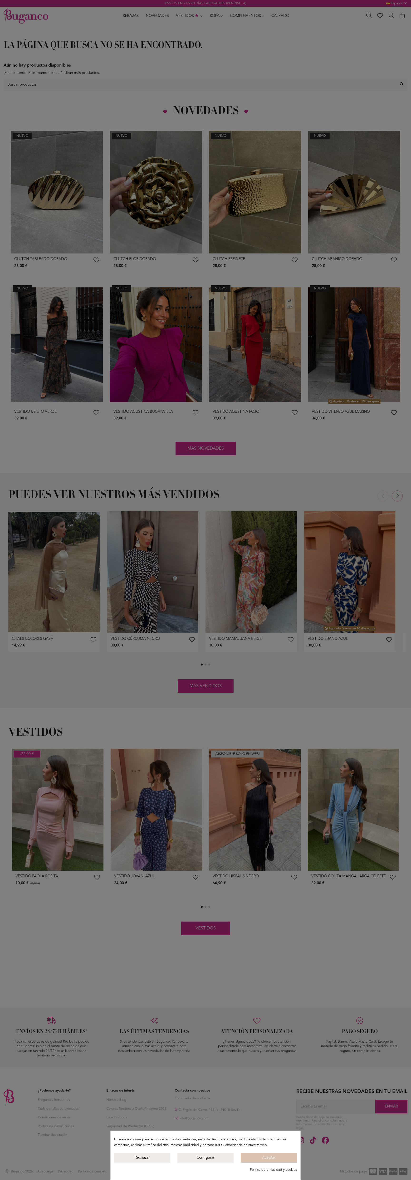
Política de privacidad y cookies (273, 1169)
